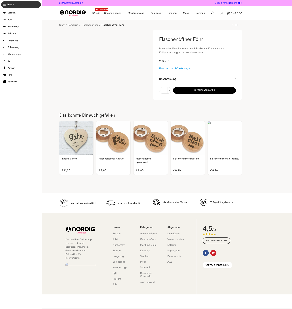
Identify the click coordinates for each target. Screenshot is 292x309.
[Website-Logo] (72, 12)
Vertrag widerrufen (217, 265)
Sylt (115, 273)
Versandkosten (175, 239)
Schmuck (145, 267)
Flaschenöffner (90, 24)
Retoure (171, 244)
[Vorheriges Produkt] (233, 25)
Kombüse (73, 24)
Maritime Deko (148, 244)
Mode (143, 261)
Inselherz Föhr (69, 158)
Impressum (173, 250)
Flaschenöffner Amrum (111, 158)
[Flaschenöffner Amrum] (113, 138)
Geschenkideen (148, 233)
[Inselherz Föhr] (76, 138)
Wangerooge (120, 267)
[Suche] (213, 13)
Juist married (147, 281)
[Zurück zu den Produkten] (236, 25)
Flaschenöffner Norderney (224, 158)
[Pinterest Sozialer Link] (213, 253)
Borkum (117, 233)
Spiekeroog (119, 261)
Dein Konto (173, 233)
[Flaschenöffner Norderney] (225, 138)
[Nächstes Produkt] (240, 25)
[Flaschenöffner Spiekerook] (151, 138)
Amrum (117, 278)
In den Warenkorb (204, 90)
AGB (169, 261)
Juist (115, 239)
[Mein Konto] (222, 13)
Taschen (144, 256)
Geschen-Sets (148, 239)
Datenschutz (174, 256)
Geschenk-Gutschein (146, 274)
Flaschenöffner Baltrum (186, 158)
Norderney (119, 244)
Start (62, 24)
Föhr (115, 284)
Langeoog (118, 256)
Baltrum (117, 250)
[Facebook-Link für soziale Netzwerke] (206, 253)
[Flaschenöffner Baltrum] (188, 138)
